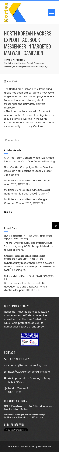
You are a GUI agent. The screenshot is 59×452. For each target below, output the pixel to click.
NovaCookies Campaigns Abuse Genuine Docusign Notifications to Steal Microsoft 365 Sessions (28, 171)
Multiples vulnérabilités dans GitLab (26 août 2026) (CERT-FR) (29, 277)
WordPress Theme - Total (21, 446)
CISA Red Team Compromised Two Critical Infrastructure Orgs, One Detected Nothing (28, 237)
